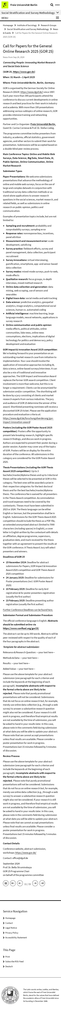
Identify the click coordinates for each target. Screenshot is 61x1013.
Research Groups (48, 25)
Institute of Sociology (27, 25)
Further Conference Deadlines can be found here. (28, 609)
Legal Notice (11, 927)
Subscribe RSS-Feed (14, 961)
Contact (9, 923)
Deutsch (9, 966)
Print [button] (7, 956)
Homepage (8, 25)
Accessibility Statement (16, 937)
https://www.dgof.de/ (31, 92)
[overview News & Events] (6, 884)
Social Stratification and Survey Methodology (28, 29)
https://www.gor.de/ (25, 852)
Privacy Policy (11, 932)
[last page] (42, 884)
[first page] (13, 884)
